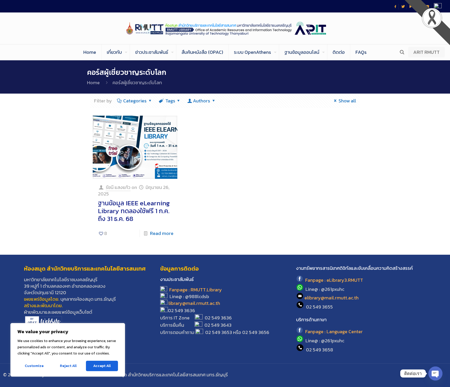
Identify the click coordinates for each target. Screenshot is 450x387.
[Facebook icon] (411, 375)
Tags (170, 100)
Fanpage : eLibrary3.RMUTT (334, 280)
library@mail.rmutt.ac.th (194, 303)
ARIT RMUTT (426, 52)
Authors (201, 100)
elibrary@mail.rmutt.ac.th (331, 297)
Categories (135, 100)
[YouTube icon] (425, 375)
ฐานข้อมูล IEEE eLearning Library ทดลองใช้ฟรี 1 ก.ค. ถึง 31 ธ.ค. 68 (134, 211)
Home (93, 82)
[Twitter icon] (418, 375)
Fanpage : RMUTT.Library (195, 289)
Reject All (68, 366)
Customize (34, 366)
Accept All (102, 366)
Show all (347, 100)
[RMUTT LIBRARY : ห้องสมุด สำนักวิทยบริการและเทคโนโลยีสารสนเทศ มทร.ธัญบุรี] (225, 28)
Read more (161, 233)
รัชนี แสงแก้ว (118, 187)
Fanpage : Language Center (334, 331)
